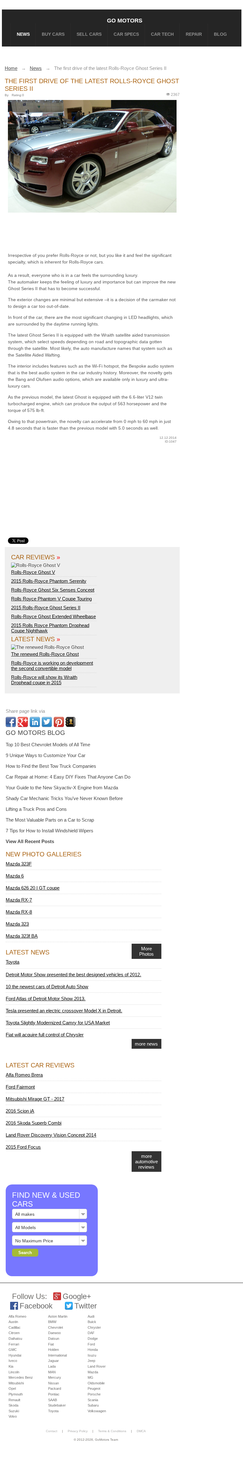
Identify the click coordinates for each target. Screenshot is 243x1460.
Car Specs (126, 34)
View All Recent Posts (30, 841)
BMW (52, 1322)
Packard (54, 1388)
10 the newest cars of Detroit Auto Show (47, 986)
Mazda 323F (19, 864)
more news (146, 1044)
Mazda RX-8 (19, 912)
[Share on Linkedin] (35, 722)
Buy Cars (53, 34)
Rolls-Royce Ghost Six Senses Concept (52, 590)
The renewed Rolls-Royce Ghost (45, 654)
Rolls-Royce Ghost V (33, 572)
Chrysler (94, 1327)
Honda (93, 1349)
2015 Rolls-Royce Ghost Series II (45, 607)
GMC (13, 1349)
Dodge (93, 1338)
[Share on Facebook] (11, 722)
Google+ (77, 1296)
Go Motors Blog (35, 732)
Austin (13, 1322)
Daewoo (54, 1333)
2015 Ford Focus (23, 1147)
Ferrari (14, 1344)
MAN (52, 1372)
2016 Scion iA (20, 1111)
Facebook (36, 1306)
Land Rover (97, 1366)
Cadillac (15, 1327)
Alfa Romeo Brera (24, 1075)
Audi (91, 1316)
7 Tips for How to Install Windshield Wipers (49, 830)
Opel (12, 1388)
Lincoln (14, 1372)
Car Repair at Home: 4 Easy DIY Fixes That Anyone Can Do (68, 777)
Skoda (13, 1405)
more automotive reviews (146, 1161)
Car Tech (162, 34)
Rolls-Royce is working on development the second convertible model (52, 665)
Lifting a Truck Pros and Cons (36, 809)
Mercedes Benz (21, 1377)
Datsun (53, 1338)
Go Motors (124, 20)
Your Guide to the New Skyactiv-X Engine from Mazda (62, 787)
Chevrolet (55, 1327)
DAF (91, 1333)
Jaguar (53, 1361)
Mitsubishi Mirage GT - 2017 (35, 1099)
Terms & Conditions (112, 1431)
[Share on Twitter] (47, 722)
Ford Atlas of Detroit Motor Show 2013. (45, 998)
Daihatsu (15, 1338)
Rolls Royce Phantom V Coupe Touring (51, 598)
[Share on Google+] (23, 722)
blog (220, 34)
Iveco (13, 1361)
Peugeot (94, 1388)
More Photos (146, 951)
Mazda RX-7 (19, 900)
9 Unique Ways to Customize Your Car (45, 755)
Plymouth (16, 1394)
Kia (11, 1366)
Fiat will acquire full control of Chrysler (45, 1034)
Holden (53, 1349)
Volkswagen (97, 1411)
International (57, 1355)
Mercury (54, 1377)
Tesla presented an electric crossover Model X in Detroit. (64, 1010)
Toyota (12, 962)
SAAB (52, 1400)
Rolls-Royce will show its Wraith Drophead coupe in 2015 (44, 679)
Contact (51, 1431)
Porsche (94, 1394)
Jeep (91, 1361)
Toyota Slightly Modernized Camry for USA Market (58, 1022)
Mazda (93, 1372)
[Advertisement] (104, 231)
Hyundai (15, 1355)
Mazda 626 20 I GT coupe (32, 888)
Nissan (53, 1383)
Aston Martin (57, 1316)
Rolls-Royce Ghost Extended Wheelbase (53, 616)
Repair (194, 34)
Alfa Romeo (17, 1316)
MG (90, 1377)
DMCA (141, 1431)
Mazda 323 (17, 924)
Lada (52, 1366)
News (23, 34)
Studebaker (57, 1405)
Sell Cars (89, 34)
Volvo (13, 1416)
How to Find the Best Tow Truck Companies (51, 766)
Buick (92, 1322)
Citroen (14, 1333)
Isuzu (92, 1355)
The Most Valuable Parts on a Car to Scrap (50, 820)
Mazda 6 (15, 876)
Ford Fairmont (20, 1087)
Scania (93, 1400)
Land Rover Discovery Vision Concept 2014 (51, 1135)
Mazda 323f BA (22, 936)
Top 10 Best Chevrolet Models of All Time (48, 744)
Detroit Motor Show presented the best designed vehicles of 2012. (73, 974)
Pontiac (53, 1394)
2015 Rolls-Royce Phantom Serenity (48, 581)
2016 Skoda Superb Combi (33, 1123)
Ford (91, 1344)
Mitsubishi (16, 1383)
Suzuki (14, 1411)
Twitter (85, 1306)
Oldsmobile (96, 1383)
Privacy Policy (78, 1431)
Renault (14, 1400)
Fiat (51, 1344)
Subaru (93, 1405)
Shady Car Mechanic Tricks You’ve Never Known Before (64, 798)
